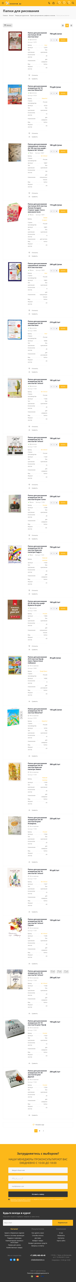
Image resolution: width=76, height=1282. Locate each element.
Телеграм (14, 1260)
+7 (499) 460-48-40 (37, 1255)
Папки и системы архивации (14, 1235)
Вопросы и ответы (37, 1246)
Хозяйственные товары (14, 1247)
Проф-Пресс (43, 671)
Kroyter (45, 505)
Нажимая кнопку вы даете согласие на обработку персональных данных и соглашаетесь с (37, 1200)
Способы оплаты (37, 1235)
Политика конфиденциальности (38, 1273)
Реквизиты (61, 1235)
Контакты (61, 1238)
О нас (61, 1233)
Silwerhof (44, 98)
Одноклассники (18, 1260)
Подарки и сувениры (14, 1238)
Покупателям (37, 1229)
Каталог (14, 1229)
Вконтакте (11, 1260)
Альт (45, 45)
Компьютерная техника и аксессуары (14, 1241)
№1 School (44, 156)
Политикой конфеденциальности (20, 1200)
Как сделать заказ (38, 1233)
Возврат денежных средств (37, 1243)
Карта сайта (61, 1241)
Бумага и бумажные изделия (14, 1233)
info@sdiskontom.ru (37, 1260)
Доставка (38, 1238)
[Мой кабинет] (53, 3)
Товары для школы (14, 1245)
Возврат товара (37, 1241)
